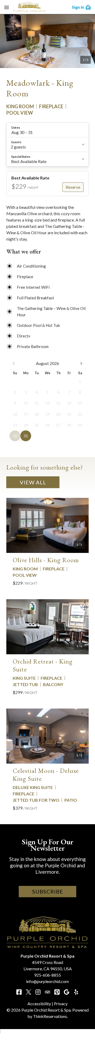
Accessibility (39, 1003)
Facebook (19, 992)
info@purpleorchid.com (47, 981)
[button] (47, 130)
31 (26, 436)
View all (33, 482)
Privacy (61, 1003)
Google (66, 992)
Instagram (38, 992)
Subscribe (47, 891)
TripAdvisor (47, 992)
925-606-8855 (47, 974)
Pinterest (57, 992)
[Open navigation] (6, 7)
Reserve (73, 187)
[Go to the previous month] (14, 363)
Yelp (76, 992)
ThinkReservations (50, 1016)
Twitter (28, 992)
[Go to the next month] (81, 363)
